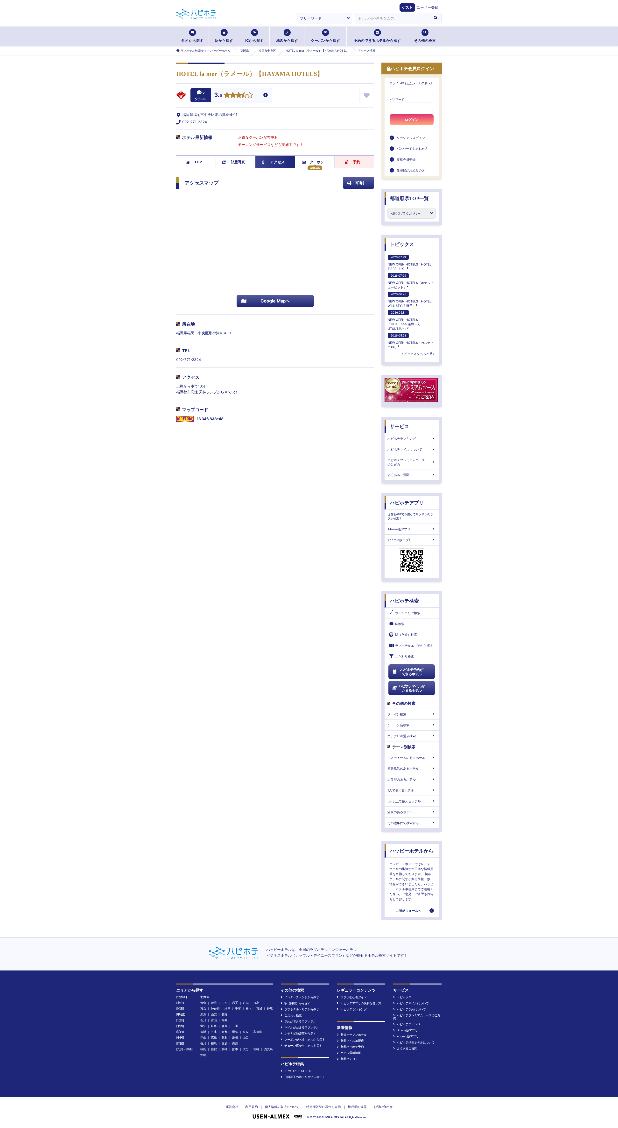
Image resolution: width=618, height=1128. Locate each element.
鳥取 (224, 1037)
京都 (224, 1032)
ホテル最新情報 (351, 1053)
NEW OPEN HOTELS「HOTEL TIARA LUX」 (409, 263)
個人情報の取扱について (282, 1107)
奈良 (246, 1032)
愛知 (203, 1026)
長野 (224, 1014)
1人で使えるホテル (400, 790)
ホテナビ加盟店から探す (300, 1033)
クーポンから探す (325, 40)
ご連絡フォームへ (408, 910)
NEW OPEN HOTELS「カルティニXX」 (411, 341)
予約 (356, 162)
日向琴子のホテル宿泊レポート (304, 1077)
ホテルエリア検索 (407, 613)
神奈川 (215, 1008)
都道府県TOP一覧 (409, 198)
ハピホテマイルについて (404, 449)
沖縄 (203, 1055)
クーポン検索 (396, 714)
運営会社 (232, 1107)
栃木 (249, 1008)
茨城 (259, 1008)
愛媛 (224, 1043)
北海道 (204, 997)
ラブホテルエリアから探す (414, 645)
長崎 (224, 1049)
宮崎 (256, 1049)
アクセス (277, 162)
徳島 (214, 1043)
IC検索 (399, 624)
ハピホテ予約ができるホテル (411, 671)
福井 (224, 1020)
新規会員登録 (406, 159)
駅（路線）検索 (406, 635)
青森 (203, 1003)
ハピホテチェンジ (408, 1024)
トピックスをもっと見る (418, 354)
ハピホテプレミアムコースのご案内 (406, 462)
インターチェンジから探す (301, 997)
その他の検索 (425, 40)
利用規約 (251, 1107)
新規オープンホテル (354, 1034)
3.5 (218, 95)
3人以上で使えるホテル (404, 801)
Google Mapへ (275, 300)
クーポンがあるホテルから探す (304, 1039)
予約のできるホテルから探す (377, 40)
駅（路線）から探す (297, 1003)
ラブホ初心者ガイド (354, 997)
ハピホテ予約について (411, 1009)
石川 (203, 1020)
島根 (235, 1037)
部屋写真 (238, 162)
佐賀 (214, 1049)
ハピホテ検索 (404, 601)
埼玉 (227, 1008)
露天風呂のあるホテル (403, 768)
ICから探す (254, 40)
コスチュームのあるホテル (406, 758)
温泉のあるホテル (400, 812)
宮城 (246, 1003)
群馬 (270, 1008)
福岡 (203, 1049)
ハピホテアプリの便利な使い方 (361, 1003)
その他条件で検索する (403, 823)
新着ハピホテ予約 (352, 1047)
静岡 (224, 1026)
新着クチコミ (349, 1059)
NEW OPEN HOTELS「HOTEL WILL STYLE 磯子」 (409, 300)
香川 (203, 1043)
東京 (203, 1008)
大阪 (203, 1032)
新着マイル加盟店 (352, 1040)
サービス (399, 426)
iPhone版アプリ (398, 529)
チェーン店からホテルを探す (303, 1045)
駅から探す (224, 40)
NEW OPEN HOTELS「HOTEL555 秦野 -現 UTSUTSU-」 (404, 320)
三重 (235, 1026)
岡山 (203, 1037)
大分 (246, 1049)
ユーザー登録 (427, 7)
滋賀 (235, 1032)
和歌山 (257, 1032)
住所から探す (192, 40)
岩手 (235, 1003)
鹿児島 (268, 1049)
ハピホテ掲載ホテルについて (416, 1042)
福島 (256, 1003)
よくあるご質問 (398, 475)
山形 (224, 1003)
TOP (198, 162)
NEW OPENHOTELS (297, 1071)
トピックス (402, 244)
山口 (246, 1037)
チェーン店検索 (398, 725)
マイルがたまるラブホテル (301, 1027)
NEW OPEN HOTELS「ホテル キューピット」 (411, 281)
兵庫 (214, 1032)
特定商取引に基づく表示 (323, 1107)
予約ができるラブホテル (300, 1021)
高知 (235, 1043)
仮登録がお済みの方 (411, 170)
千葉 (238, 1008)
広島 (214, 1037)
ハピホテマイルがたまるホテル (412, 688)
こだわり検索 (404, 656)
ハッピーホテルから (411, 851)
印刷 (359, 182)
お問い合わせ (383, 1107)
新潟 (203, 1014)
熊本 (235, 1049)
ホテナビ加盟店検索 (401, 736)
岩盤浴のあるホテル (401, 779)
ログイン (411, 120)
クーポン (317, 162)
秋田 (214, 1003)
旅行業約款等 (357, 1107)
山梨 (214, 1014)
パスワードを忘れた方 (412, 149)
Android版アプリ (399, 540)
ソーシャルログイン (411, 138)
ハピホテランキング (401, 438)
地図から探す (287, 40)
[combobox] (392, 18)
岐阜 (214, 1026)
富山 (214, 1020)
